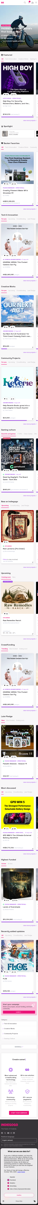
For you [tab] (4, 219)
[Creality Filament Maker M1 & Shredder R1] (17, 168)
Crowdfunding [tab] (21, 219)
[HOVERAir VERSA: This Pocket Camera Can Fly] (17, 240)
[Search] (25, 2)
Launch (18, 1012)
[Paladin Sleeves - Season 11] (17, 741)
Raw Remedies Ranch (12, 620)
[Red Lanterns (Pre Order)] (17, 526)
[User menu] (32, 2)
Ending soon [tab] (23, 649)
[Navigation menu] (36, 3)
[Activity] (29, 3)
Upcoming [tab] (11, 219)
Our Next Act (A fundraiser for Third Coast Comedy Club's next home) (17, 336)
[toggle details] (33, 116)
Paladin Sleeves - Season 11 (15, 764)
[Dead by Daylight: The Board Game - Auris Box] (17, 455)
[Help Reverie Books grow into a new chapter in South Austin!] (17, 383)
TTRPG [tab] (19, 434)
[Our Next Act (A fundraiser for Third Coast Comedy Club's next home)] (17, 311)
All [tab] (2, 59)
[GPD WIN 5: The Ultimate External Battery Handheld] (17, 813)
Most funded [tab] (13, 649)
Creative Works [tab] (23, 59)
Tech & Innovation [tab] (11, 59)
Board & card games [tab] (8, 434)
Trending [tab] (4, 649)
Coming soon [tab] (6, 577)
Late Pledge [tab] (31, 219)
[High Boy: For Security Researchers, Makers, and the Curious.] (17, 79)
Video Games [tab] (28, 434)
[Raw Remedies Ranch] (17, 598)
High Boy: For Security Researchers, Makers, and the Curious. (15, 103)
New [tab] (13, 577)
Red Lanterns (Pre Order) (14, 549)
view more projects (29, 120)
